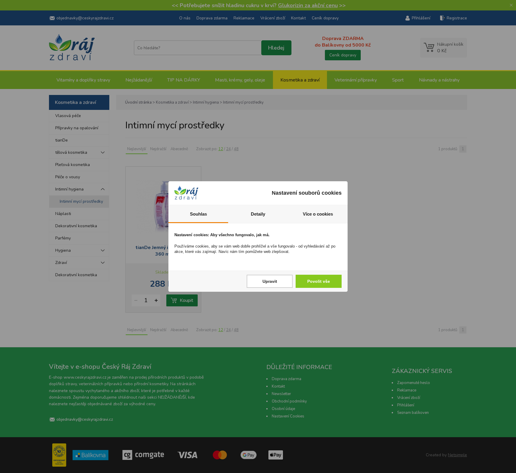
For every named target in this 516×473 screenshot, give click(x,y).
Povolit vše (318, 281)
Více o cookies (318, 213)
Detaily (258, 213)
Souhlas (198, 213)
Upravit (269, 281)
